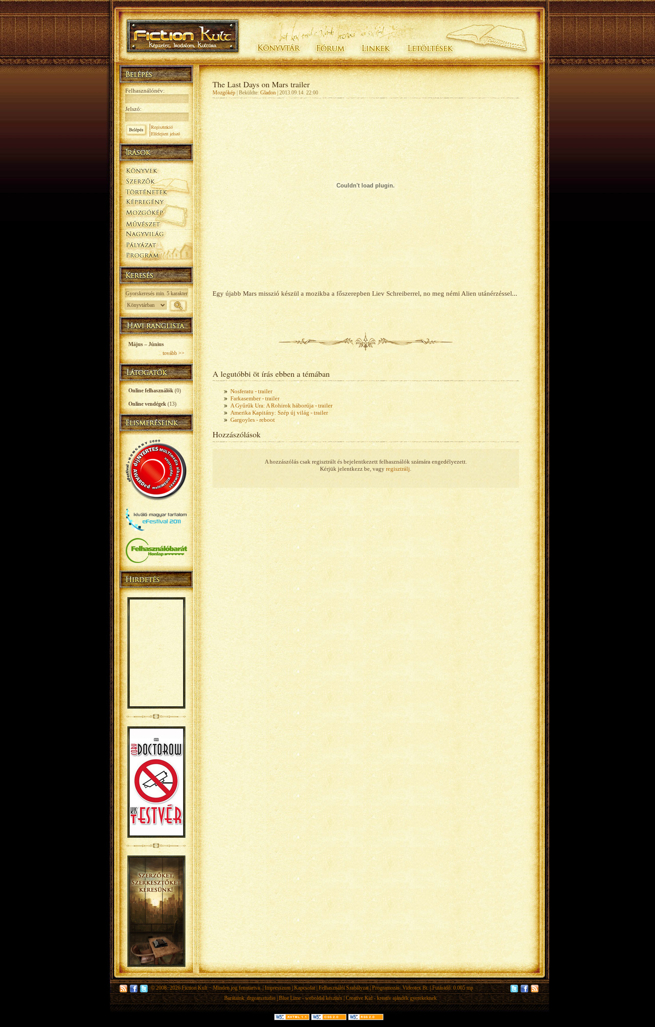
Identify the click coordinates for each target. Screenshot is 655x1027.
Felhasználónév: (145, 90)
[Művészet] (156, 223)
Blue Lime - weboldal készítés (310, 998)
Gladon (268, 93)
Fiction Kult (194, 988)
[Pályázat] (156, 245)
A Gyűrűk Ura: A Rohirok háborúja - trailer (281, 405)
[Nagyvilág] (156, 234)
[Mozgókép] (156, 212)
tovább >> (173, 353)
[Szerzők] (156, 179)
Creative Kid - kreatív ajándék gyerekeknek (391, 998)
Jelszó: (133, 109)
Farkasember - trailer (254, 398)
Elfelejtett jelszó (165, 133)
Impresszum (278, 988)
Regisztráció (162, 127)
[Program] (156, 256)
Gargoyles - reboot (252, 419)
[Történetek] (156, 190)
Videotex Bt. (415, 988)
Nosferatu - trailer (251, 391)
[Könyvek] (156, 169)
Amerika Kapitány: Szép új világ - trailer (279, 412)
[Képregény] (156, 201)
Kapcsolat (304, 988)
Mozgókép (224, 93)
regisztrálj (398, 468)
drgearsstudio (261, 998)
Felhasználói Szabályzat (343, 988)
